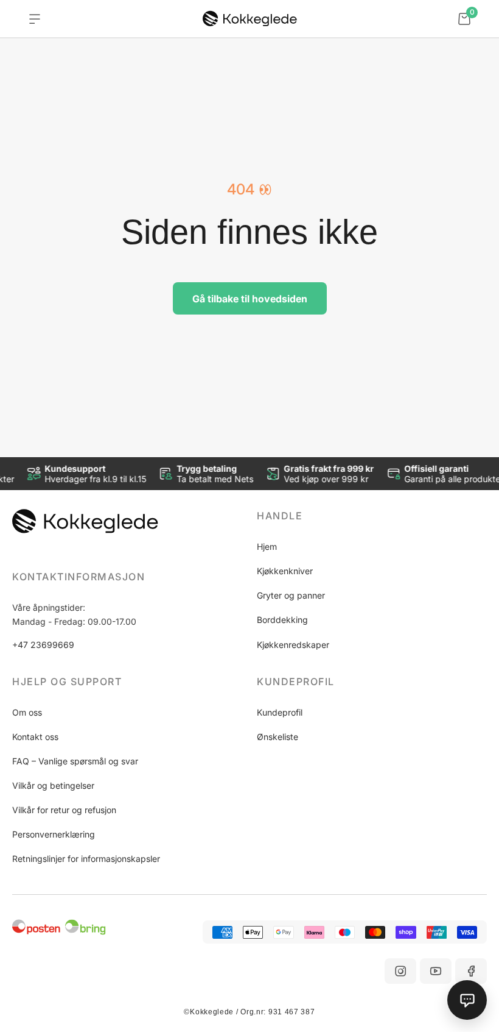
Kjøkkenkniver (285, 571)
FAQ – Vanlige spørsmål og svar (75, 761)
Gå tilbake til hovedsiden (249, 299)
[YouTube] (436, 971)
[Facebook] (471, 971)
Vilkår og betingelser (53, 785)
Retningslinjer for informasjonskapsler (86, 858)
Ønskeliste (277, 736)
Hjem (267, 546)
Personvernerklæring (53, 834)
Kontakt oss (35, 736)
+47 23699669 (43, 644)
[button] (372, 515)
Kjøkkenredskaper (293, 644)
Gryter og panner (291, 595)
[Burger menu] (35, 19)
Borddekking (282, 619)
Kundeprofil (279, 712)
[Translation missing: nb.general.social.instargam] (400, 971)
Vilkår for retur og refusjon (64, 810)
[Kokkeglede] (250, 19)
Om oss (27, 712)
